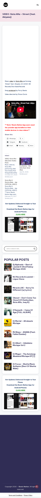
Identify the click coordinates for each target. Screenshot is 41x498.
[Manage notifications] (36, 486)
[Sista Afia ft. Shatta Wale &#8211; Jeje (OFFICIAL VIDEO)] (12, 189)
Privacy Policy (28, 495)
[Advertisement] (20, 55)
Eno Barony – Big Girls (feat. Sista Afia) (25, 168)
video (11, 81)
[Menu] (38, 4)
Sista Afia (19, 81)
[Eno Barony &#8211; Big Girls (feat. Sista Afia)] (26, 161)
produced (12, 90)
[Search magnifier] (34, 248)
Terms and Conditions (15, 495)
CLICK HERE (20, 214)
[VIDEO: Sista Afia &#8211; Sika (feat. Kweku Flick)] (12, 168)
